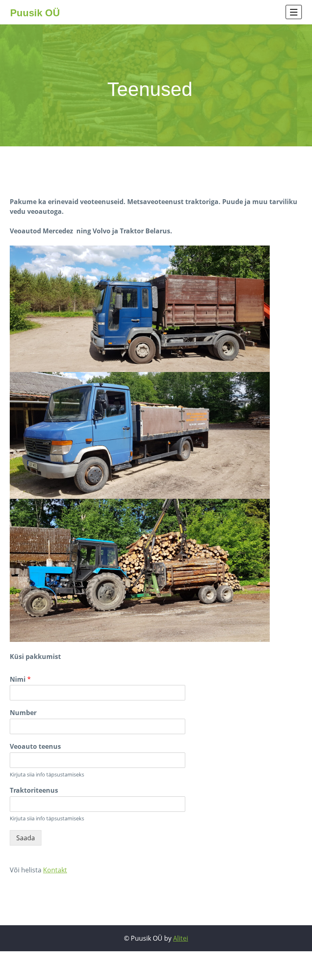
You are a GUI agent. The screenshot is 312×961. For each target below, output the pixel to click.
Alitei (180, 938)
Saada (25, 837)
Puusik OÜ (35, 12)
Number (23, 713)
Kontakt (55, 869)
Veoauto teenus (35, 746)
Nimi (20, 679)
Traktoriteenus (34, 790)
